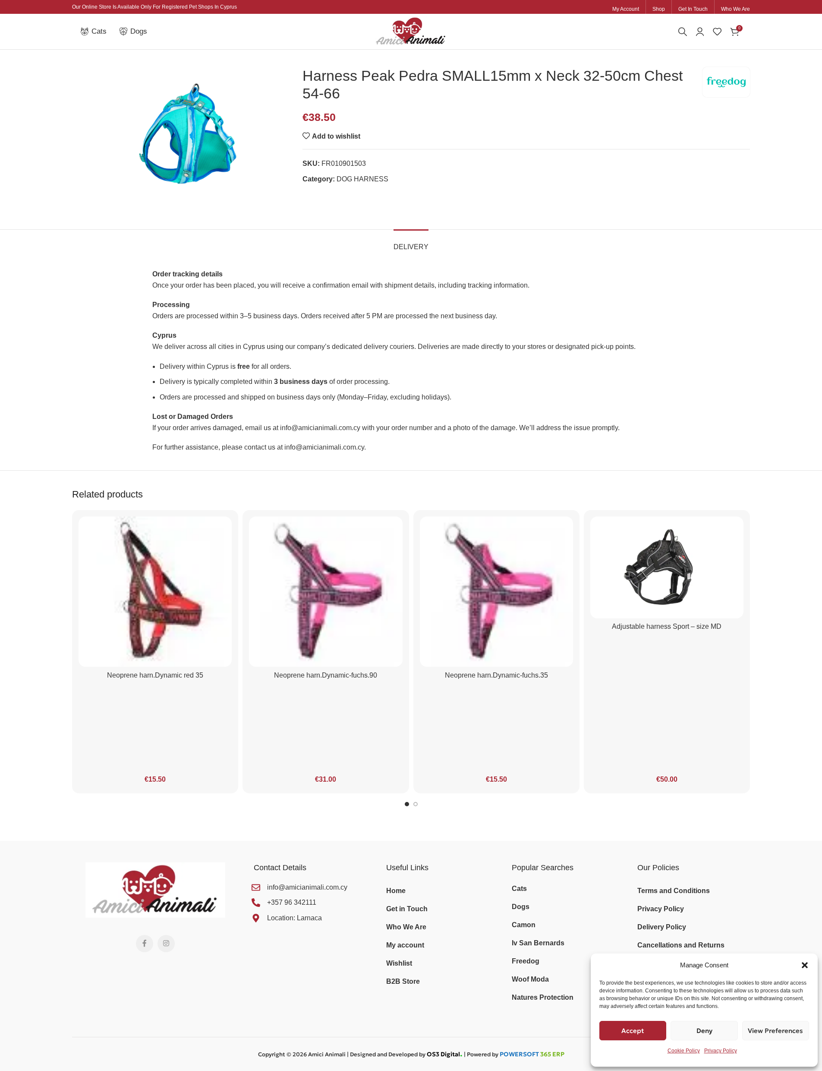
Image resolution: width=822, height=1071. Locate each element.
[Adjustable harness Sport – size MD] (666, 567)
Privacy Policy (720, 1051)
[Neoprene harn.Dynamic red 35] (155, 591)
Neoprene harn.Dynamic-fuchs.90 (325, 675)
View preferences (775, 1031)
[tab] (411, 242)
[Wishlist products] (717, 31)
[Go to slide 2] (415, 804)
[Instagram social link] (166, 943)
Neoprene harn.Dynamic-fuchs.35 (496, 675)
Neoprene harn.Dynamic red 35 (155, 675)
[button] (804, 965)
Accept (632, 1031)
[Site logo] (411, 31)
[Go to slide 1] (407, 804)
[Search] (682, 31)
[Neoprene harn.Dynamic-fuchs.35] (496, 591)
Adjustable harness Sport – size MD (666, 626)
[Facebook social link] (144, 943)
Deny (704, 1031)
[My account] (700, 31)
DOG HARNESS (362, 179)
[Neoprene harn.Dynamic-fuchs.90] (325, 591)
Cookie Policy (684, 1051)
